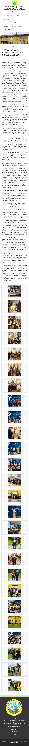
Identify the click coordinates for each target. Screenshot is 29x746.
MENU (14, 46)
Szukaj (14, 22)
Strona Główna (7, 26)
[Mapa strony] (11, 15)
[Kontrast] (17, 15)
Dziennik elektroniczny (17, 26)
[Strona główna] (8, 15)
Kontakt (5, 29)
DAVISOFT (20, 744)
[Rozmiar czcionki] (14, 15)
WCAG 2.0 (25, 744)
